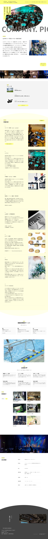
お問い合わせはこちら (43, 64)
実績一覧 (41, 120)
